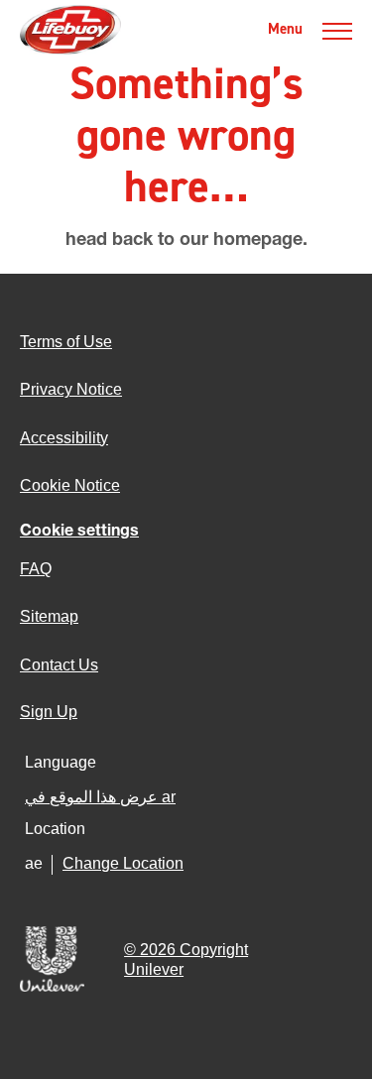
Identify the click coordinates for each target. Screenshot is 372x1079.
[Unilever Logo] (52, 990)
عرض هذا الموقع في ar (100, 796)
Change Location (123, 863)
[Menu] (337, 30)
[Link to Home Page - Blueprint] (70, 30)
